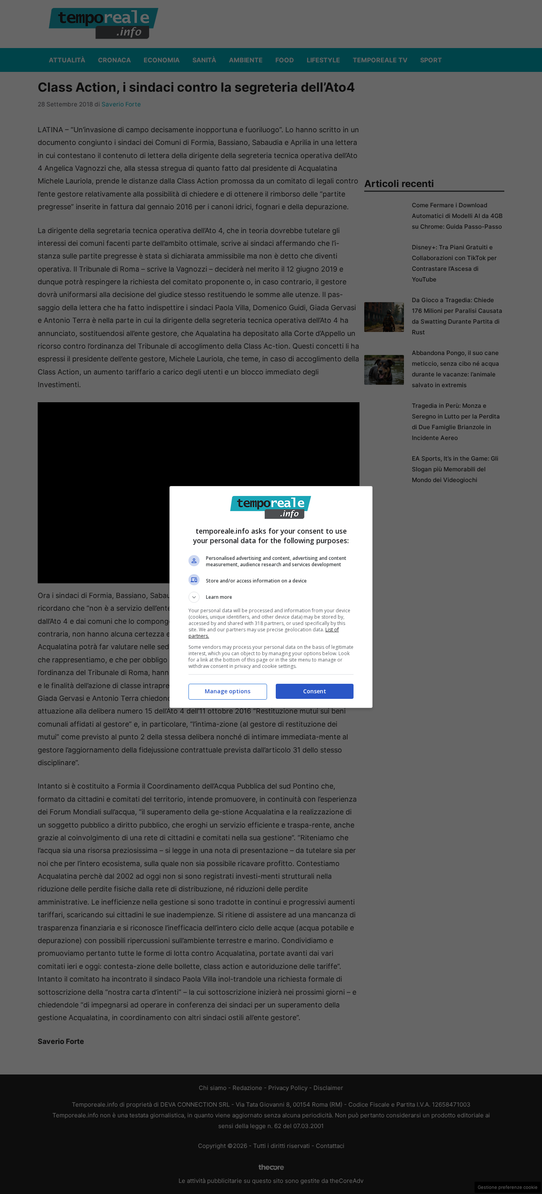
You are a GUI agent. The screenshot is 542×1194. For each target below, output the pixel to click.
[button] (271, 597)
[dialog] (271, 597)
